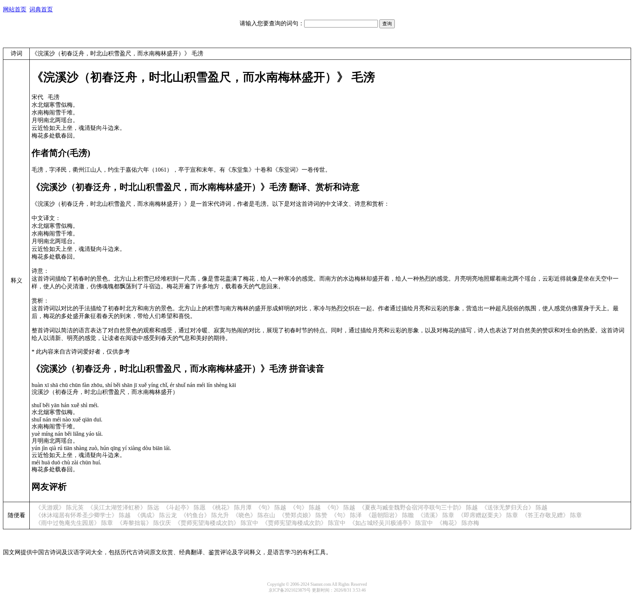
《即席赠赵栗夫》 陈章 (488, 515)
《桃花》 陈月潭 (230, 507)
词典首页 (41, 9)
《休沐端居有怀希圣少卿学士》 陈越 (83, 515)
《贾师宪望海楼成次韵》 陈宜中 (216, 523)
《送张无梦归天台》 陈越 (514, 507)
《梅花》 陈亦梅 (458, 523)
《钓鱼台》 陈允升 (205, 515)
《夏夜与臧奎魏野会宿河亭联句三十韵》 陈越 (418, 507)
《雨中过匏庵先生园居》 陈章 (74, 523)
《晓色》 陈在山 (254, 515)
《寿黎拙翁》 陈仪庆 (144, 523)
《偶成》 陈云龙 (155, 515)
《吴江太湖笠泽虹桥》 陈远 (123, 507)
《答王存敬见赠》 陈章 (552, 515)
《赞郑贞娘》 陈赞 (303, 515)
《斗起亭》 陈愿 (184, 507)
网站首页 (14, 9)
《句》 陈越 (270, 507)
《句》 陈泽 (346, 515)
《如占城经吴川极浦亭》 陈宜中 (391, 523)
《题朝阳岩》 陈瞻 (389, 515)
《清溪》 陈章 (436, 515)
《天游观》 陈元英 (59, 507)
